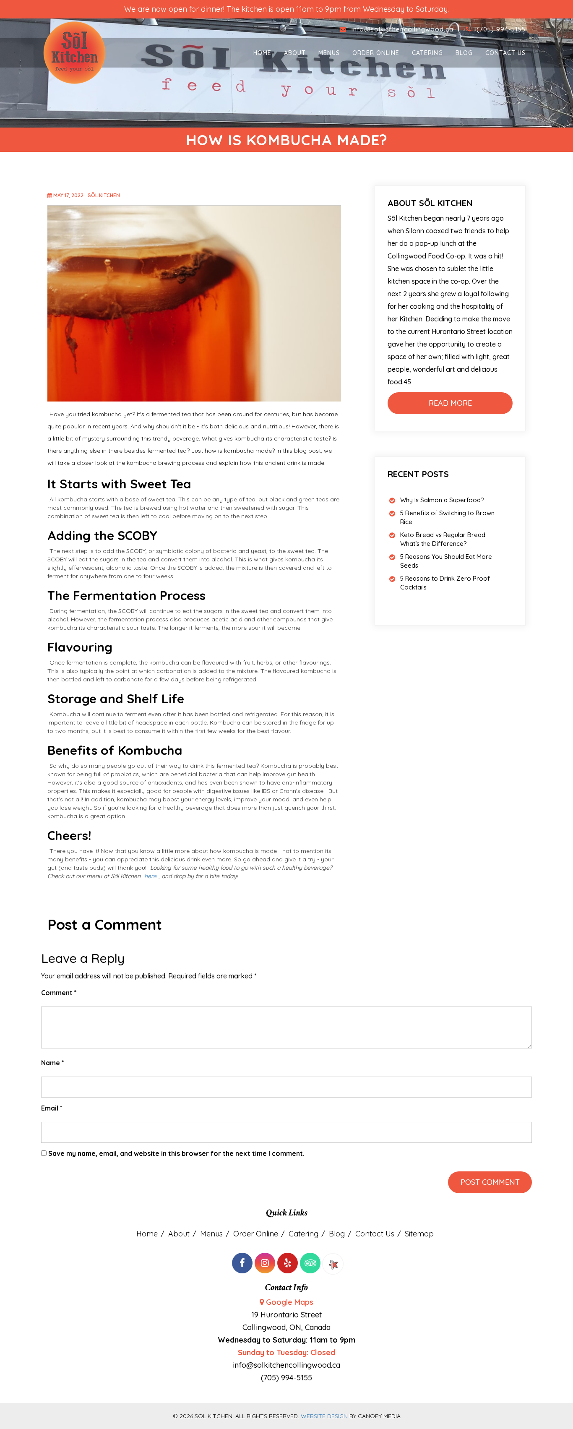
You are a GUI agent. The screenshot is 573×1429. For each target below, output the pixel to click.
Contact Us (505, 53)
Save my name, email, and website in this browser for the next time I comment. (176, 1153)
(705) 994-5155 (501, 29)
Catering (427, 53)
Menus (329, 53)
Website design (324, 1416)
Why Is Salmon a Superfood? (442, 500)
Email (52, 1108)
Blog (464, 53)
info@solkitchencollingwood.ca (404, 29)
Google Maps (289, 1302)
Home (262, 53)
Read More (450, 403)
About (295, 53)
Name (52, 1063)
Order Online (375, 53)
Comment (59, 992)
